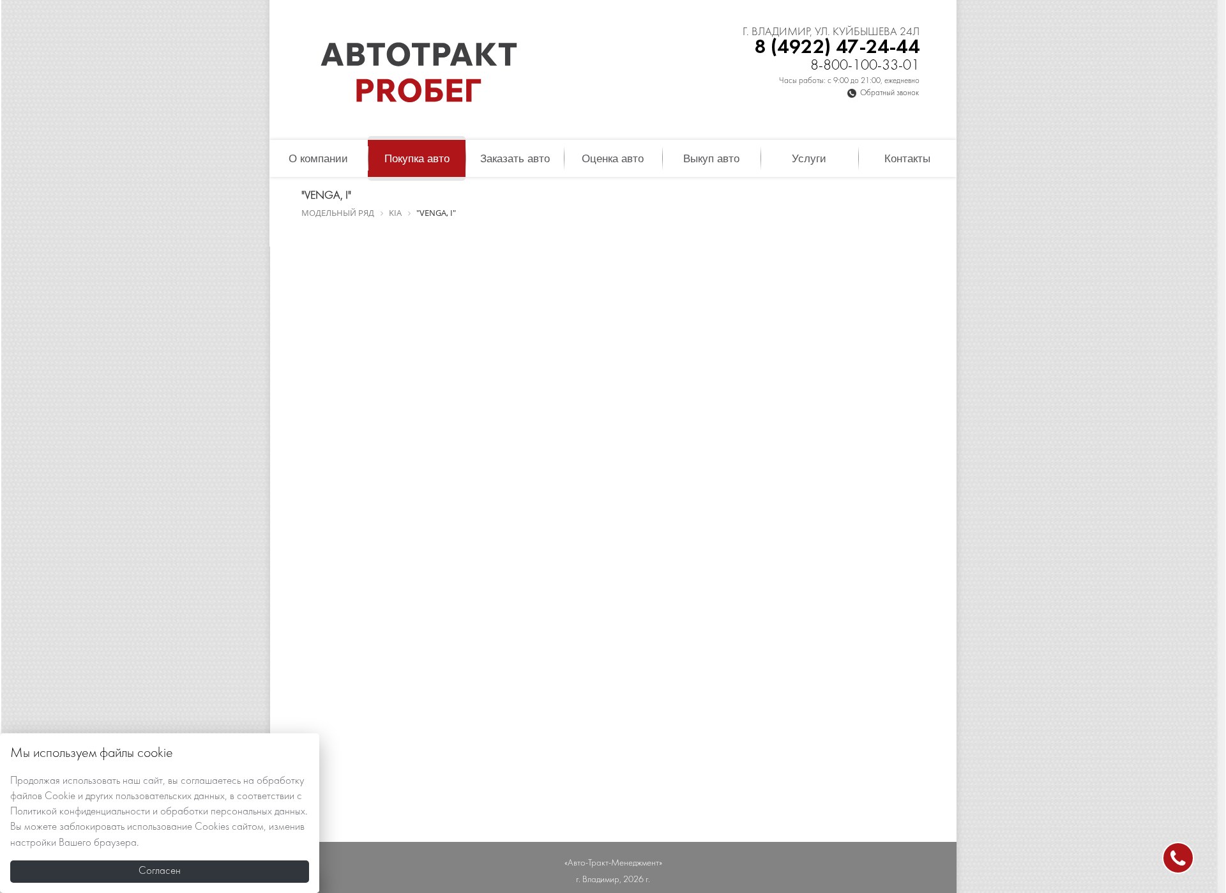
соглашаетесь (211, 781)
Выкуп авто (711, 159)
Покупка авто (417, 159)
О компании (318, 159)
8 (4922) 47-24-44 (837, 47)
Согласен (160, 871)
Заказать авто (515, 159)
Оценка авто (613, 159)
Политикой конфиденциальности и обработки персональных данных (157, 812)
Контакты (907, 159)
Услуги (809, 159)
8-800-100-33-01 (865, 66)
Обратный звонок (889, 93)
